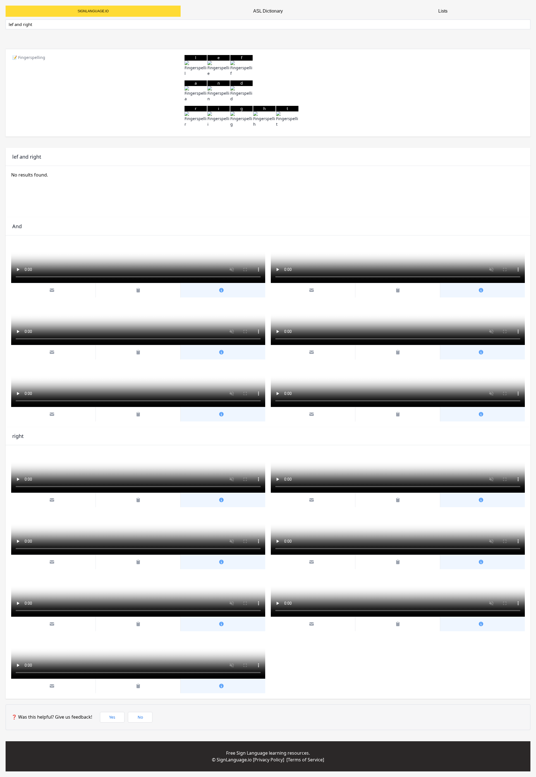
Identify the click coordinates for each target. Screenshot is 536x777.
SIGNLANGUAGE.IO (93, 11)
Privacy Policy (268, 760)
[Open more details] (223, 290)
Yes (112, 717)
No (140, 717)
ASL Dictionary (268, 11)
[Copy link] (138, 290)
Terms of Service (305, 760)
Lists (443, 11)
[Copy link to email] (53, 290)
